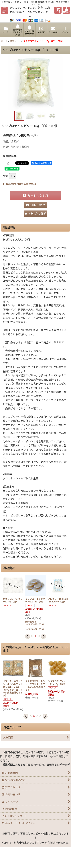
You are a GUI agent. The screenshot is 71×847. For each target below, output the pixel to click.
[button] (4, 10)
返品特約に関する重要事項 (20, 184)
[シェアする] (8, 163)
